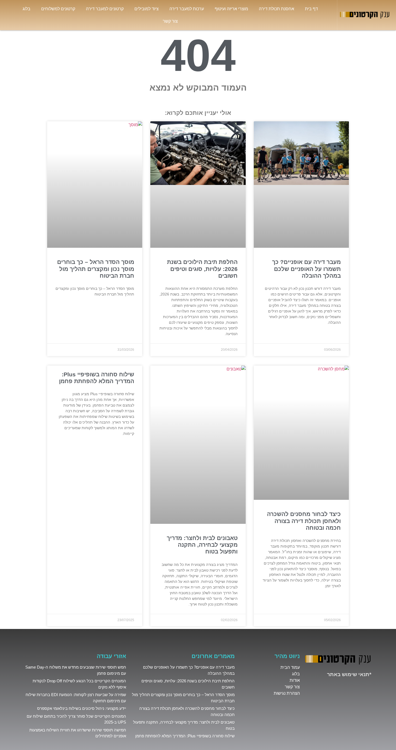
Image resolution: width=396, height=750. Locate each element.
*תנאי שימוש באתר (349, 674)
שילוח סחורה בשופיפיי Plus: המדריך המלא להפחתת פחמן (185, 736)
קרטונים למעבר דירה (105, 8)
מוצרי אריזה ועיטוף (231, 8)
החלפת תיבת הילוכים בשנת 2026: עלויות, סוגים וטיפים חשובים (202, 268)
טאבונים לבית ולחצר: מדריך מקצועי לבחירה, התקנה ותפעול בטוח (202, 545)
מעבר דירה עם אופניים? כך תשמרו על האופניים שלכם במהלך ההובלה (306, 268)
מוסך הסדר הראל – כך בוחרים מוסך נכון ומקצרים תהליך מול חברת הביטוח (95, 268)
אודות (295, 680)
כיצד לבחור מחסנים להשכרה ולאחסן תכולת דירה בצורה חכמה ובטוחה (304, 521)
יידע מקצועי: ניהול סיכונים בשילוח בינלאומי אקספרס (81, 708)
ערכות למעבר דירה (186, 8)
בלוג (26, 8)
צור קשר (170, 21)
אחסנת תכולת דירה (276, 8)
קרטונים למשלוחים (58, 8)
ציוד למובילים (146, 8)
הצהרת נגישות (287, 693)
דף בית (311, 8)
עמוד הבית (290, 667)
